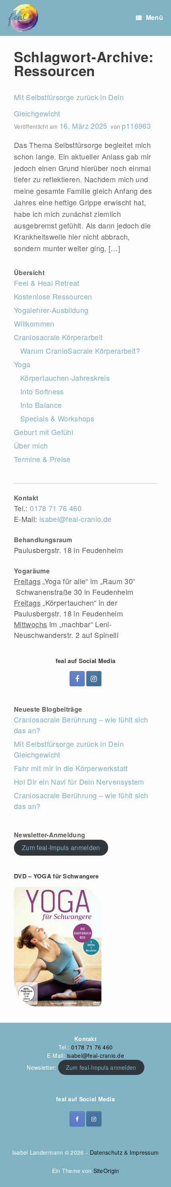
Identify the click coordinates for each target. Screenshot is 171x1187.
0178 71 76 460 (56, 508)
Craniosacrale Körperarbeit (58, 337)
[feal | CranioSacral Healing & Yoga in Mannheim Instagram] (93, 678)
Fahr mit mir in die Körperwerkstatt (71, 768)
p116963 (136, 125)
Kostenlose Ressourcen (53, 296)
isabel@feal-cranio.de (75, 519)
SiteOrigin (106, 1171)
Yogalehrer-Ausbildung (51, 310)
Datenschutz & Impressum (124, 1152)
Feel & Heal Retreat (47, 283)
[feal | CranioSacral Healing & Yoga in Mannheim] (23, 18)
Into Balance (41, 405)
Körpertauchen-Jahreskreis (65, 377)
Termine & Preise (42, 459)
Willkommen (34, 323)
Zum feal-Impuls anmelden (61, 847)
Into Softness (42, 391)
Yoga (22, 364)
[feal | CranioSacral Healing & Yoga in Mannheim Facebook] (77, 678)
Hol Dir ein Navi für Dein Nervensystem (79, 781)
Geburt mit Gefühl (43, 432)
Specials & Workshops (57, 418)
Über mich (31, 445)
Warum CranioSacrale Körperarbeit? (80, 350)
